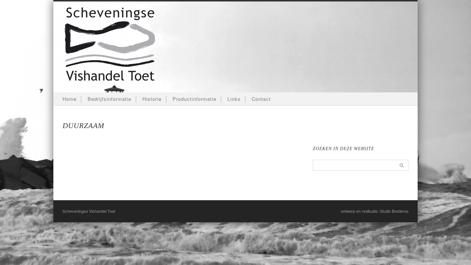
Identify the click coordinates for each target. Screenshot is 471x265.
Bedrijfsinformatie (109, 98)
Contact (261, 98)
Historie (152, 98)
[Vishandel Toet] (110, 89)
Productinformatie (194, 98)
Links (234, 98)
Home (70, 98)
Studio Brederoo (394, 211)
